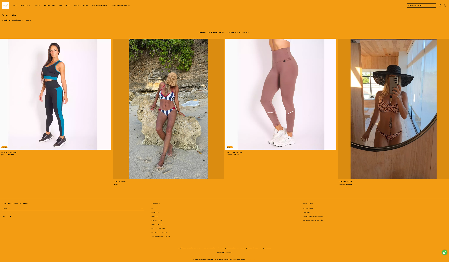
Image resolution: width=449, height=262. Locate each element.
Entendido (251, 259)
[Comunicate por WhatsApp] (444, 252)
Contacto (37, 5)
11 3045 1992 (307, 212)
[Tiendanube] (224, 252)
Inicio (14, 5)
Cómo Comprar (64, 5)
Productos (24, 5)
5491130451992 (308, 208)
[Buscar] (434, 5)
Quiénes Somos (49, 5)
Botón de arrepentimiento (262, 248)
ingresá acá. (248, 248)
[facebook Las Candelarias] (10, 216)
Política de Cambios (81, 5)
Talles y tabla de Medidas (120, 5)
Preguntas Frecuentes (99, 5)
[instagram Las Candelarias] (4, 216)
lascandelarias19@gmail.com (313, 216)
